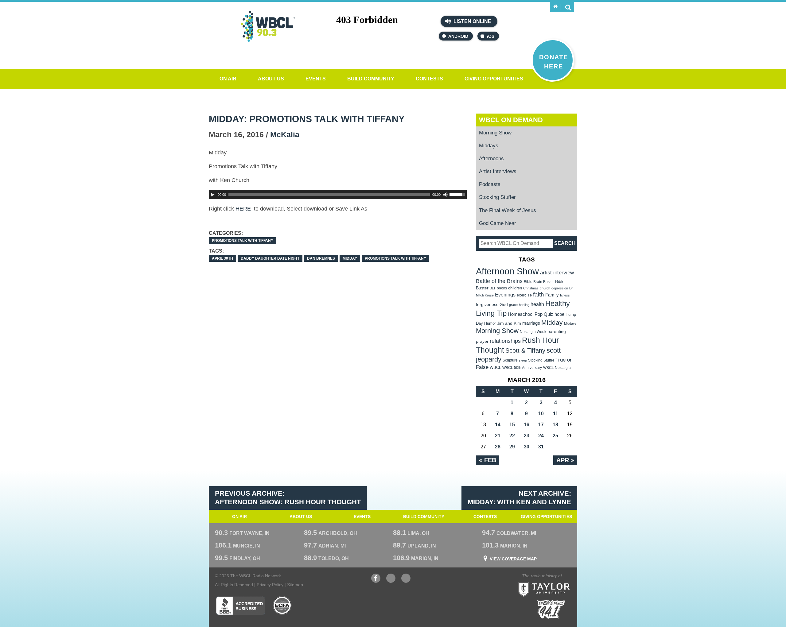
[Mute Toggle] (445, 194)
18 (555, 424)
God (504, 304)
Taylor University (555, 581)
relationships (505, 341)
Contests (429, 78)
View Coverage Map (513, 559)
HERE (243, 209)
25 (555, 435)
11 (555, 413)
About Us (271, 78)
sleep (523, 360)
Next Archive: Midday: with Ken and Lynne (519, 498)
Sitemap (295, 584)
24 (541, 435)
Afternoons (491, 158)
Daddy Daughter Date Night (270, 258)
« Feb (487, 460)
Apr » (565, 460)
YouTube (390, 581)
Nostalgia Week (533, 332)
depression (559, 288)
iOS (490, 36)
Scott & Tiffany (525, 350)
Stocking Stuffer (497, 197)
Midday (350, 258)
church (545, 288)
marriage (531, 323)
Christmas (531, 288)
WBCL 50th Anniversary (522, 368)
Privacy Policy (270, 584)
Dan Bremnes (321, 258)
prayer (482, 341)
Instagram (406, 581)
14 (497, 424)
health (537, 304)
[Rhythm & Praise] (551, 609)
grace (513, 305)
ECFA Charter (282, 605)
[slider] (458, 194)
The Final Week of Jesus (507, 210)
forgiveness (487, 304)
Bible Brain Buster (539, 282)
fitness (565, 295)
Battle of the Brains (499, 281)
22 (512, 435)
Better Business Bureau (240, 605)
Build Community (370, 78)
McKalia (284, 134)
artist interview (557, 272)
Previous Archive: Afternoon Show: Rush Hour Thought (288, 498)
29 (512, 446)
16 (526, 424)
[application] (338, 194)
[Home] (555, 6)
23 (526, 435)
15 (512, 424)
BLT (493, 288)
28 (497, 446)
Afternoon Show (507, 271)
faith (538, 294)
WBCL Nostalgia (557, 368)
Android (458, 36)
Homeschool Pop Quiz (530, 314)
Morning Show (495, 133)
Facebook (375, 581)
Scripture (510, 360)
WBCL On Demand (511, 120)
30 (526, 446)
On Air (228, 78)
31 (541, 446)
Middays (488, 146)
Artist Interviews (497, 171)
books (502, 288)
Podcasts (489, 184)
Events (315, 78)
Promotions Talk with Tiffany (242, 240)
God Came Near (497, 223)
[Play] (212, 194)
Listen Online (471, 21)
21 (497, 435)
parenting (556, 331)
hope (559, 314)
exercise (524, 295)
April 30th (222, 258)
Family (552, 294)
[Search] (568, 7)
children (515, 288)
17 (541, 424)
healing (524, 305)
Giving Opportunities (494, 78)
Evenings (505, 294)
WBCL (495, 367)
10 (541, 413)
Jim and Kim (509, 323)
